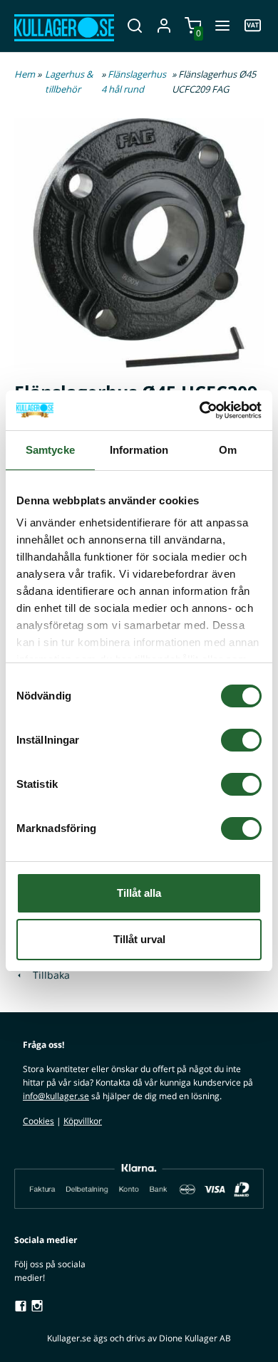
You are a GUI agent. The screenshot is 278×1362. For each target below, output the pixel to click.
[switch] (241, 740)
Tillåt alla (139, 893)
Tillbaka (47, 975)
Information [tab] (139, 450)
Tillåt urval (139, 939)
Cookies (38, 1121)
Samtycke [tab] (50, 450)
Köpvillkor (82, 1121)
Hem (24, 74)
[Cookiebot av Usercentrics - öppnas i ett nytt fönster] (200, 410)
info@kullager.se (56, 1096)
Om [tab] (228, 450)
